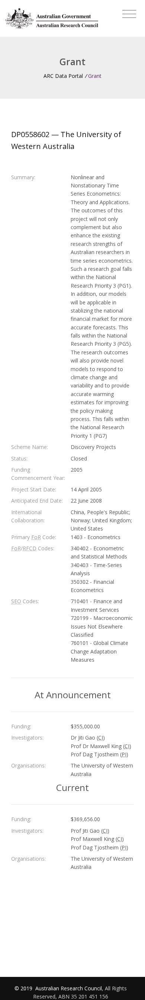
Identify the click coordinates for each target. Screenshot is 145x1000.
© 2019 (24, 988)
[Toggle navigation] (129, 14)
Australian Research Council (68, 988)
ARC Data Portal (63, 75)
